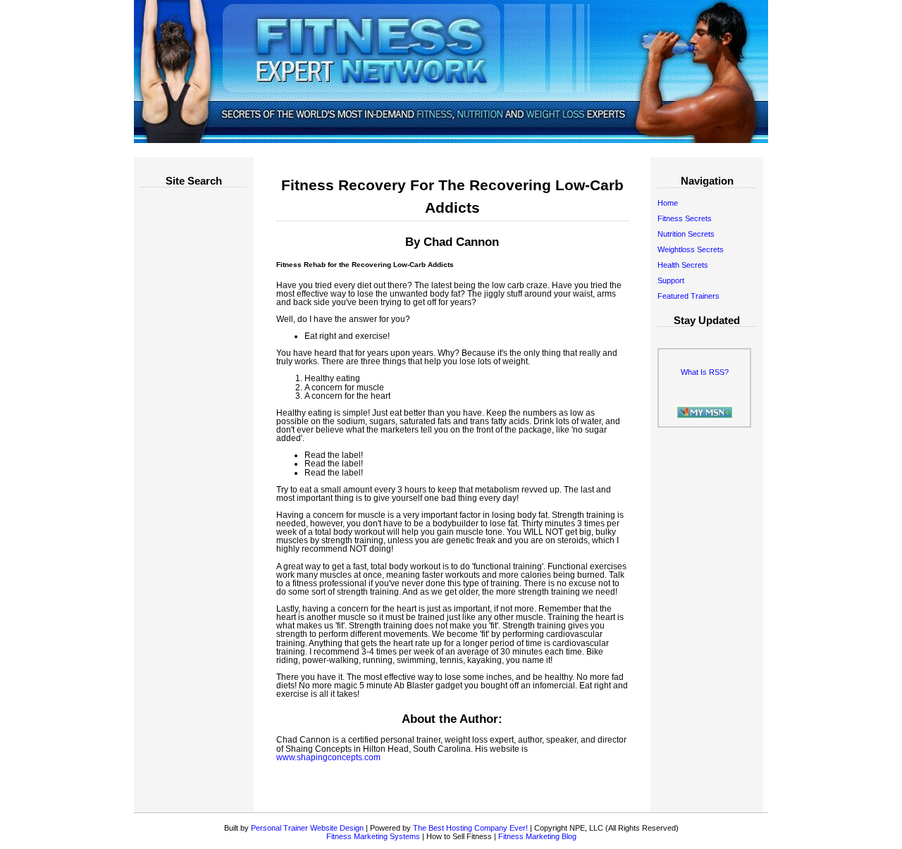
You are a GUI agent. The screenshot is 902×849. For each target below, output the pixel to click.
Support (670, 280)
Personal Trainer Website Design (307, 828)
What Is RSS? (705, 372)
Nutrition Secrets (686, 234)
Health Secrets (682, 265)
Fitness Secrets (684, 218)
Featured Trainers (688, 296)
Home (667, 203)
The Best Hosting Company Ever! (470, 828)
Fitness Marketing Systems (373, 836)
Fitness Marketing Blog (537, 836)
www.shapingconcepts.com (328, 757)
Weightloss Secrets (690, 249)
